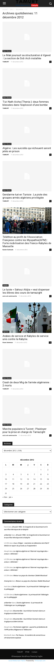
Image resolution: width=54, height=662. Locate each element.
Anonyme (7, 581)
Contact (34, 652)
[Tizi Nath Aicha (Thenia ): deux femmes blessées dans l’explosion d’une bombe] (27, 83)
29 (41, 488)
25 (13, 488)
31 (6, 493)
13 (28, 479)
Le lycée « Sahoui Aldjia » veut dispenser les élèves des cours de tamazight (26, 291)
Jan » (11, 497)
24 (6, 488)
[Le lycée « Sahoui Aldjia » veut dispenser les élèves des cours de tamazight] (27, 271)
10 (50, 342)
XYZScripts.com (40, 661)
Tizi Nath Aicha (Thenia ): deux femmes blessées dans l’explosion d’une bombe (26, 103)
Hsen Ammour (8, 342)
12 (21, 479)
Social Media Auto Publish (17, 661)
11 (13, 479)
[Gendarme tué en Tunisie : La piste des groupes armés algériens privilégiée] (27, 176)
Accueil (5, 9)
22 (41, 484)
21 (34, 484)
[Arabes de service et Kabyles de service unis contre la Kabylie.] (27, 317)
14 (34, 479)
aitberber (7, 535)
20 (28, 484)
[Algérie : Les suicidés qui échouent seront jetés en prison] (27, 130)
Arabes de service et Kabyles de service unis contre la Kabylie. (25, 337)
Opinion (6, 332)
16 (48, 479)
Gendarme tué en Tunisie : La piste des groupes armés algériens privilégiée (25, 196)
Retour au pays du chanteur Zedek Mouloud (30, 575)
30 (48, 488)
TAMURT (6, 62)
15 (41, 479)
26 (21, 488)
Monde (5, 233)
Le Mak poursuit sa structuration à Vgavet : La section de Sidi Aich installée (27, 57)
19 (21, 484)
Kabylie (5, 285)
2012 (11, 9)
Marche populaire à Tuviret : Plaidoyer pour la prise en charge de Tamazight (24, 430)
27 (28, 488)
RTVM (27, 652)
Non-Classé (7, 51)
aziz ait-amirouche (10, 296)
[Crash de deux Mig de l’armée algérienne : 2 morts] (27, 364)
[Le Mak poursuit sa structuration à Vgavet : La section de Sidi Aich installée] (27, 37)
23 (48, 484)
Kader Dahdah (8, 250)
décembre (19, 9)
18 (13, 484)
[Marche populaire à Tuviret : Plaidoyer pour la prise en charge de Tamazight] (27, 410)
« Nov (5, 497)
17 (6, 484)
